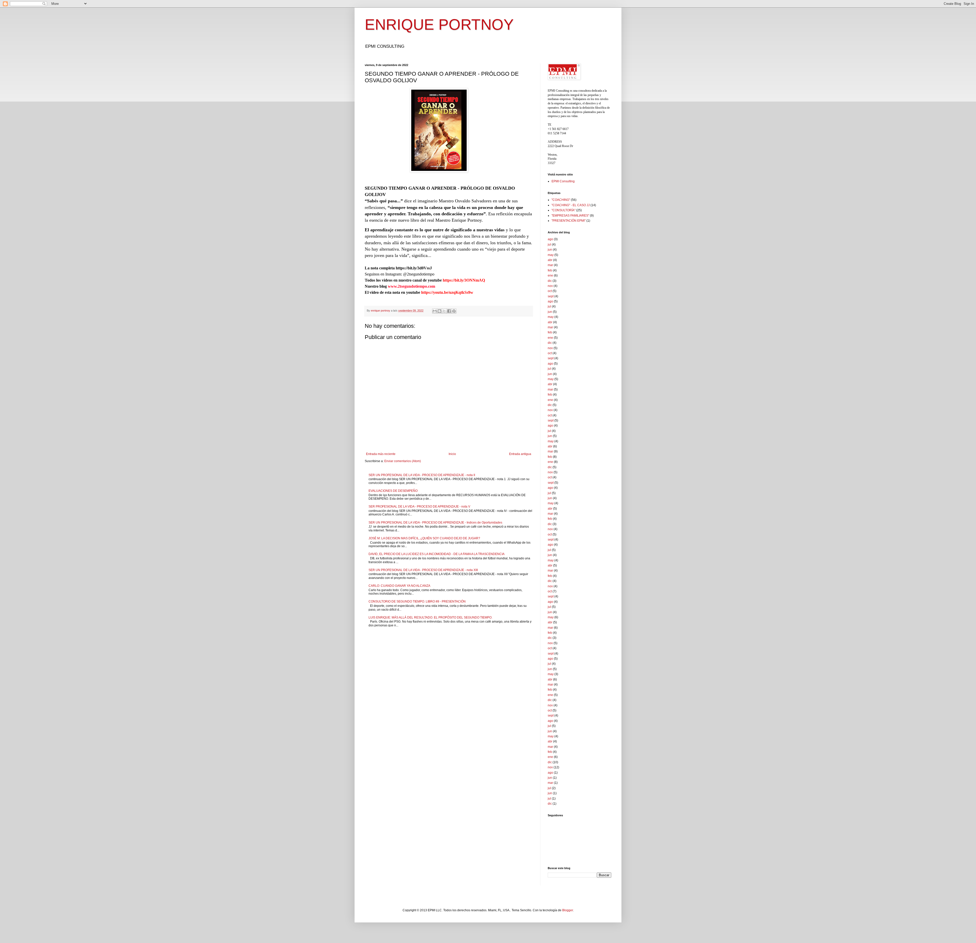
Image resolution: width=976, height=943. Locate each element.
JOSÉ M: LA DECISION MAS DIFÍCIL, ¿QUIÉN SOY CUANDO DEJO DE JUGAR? (424, 538)
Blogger (567, 910)
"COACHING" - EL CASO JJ (571, 205)
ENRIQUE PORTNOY (439, 24)
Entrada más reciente (380, 454)
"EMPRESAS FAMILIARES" (570, 215)
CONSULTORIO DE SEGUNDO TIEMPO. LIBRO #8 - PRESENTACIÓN (417, 601)
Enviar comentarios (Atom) (402, 461)
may (551, 255)
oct (550, 291)
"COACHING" (561, 200)
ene (550, 275)
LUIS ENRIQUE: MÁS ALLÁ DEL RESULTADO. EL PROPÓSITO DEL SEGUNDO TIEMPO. (430, 617)
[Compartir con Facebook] (449, 311)
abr (550, 260)
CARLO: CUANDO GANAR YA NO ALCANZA (399, 586)
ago (550, 239)
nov (550, 286)
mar (550, 265)
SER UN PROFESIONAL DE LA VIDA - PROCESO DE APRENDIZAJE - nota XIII (423, 570)
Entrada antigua (520, 454)
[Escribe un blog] (439, 311)
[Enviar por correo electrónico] (434, 311)
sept (551, 296)
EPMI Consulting (563, 181)
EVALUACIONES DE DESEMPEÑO (393, 491)
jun (550, 249)
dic (550, 281)
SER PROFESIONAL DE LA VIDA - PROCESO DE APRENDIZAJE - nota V (419, 506)
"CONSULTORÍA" (563, 210)
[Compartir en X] (444, 311)
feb (550, 270)
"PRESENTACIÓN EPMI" (569, 220)
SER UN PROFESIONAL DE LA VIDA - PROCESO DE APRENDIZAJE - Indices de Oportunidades (435, 522)
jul (549, 244)
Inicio (452, 454)
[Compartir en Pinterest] (453, 311)
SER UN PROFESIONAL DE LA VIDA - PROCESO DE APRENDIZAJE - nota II (422, 475)
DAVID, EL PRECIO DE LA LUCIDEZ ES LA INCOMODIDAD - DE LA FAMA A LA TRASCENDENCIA (437, 554)
